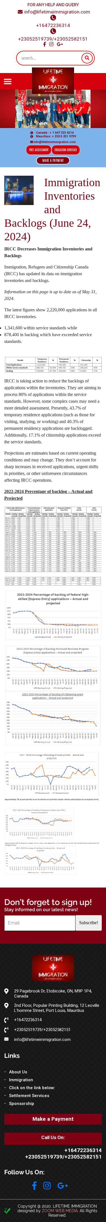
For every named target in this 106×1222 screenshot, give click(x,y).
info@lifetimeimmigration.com (57, 12)
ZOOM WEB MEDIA (60, 1210)
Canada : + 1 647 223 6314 (54, 133)
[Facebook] (34, 1186)
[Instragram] (47, 1186)
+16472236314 (53, 25)
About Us (18, 1072)
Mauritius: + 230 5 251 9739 (55, 136)
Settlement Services (29, 1095)
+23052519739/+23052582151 (53, 39)
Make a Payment (53, 1119)
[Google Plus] (62, 1186)
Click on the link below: (32, 1087)
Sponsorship (21, 1103)
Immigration (21, 1079)
